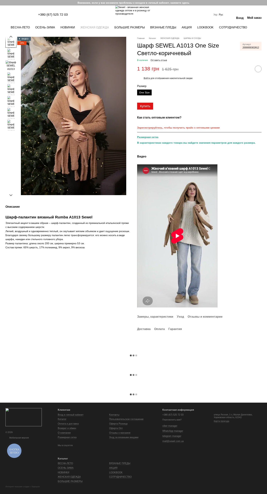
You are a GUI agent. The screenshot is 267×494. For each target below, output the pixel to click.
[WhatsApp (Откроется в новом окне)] (33, 14)
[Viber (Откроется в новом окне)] (28, 14)
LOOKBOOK (205, 27)
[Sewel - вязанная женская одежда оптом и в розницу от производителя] (23, 417)
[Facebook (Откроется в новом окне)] (15, 14)
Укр (215, 14)
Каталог (62, 419)
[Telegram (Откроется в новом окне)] (24, 14)
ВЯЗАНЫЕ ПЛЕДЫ (163, 27)
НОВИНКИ (67, 27)
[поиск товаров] (256, 27)
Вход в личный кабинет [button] (71, 414)
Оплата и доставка (68, 423)
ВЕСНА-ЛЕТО (20, 27)
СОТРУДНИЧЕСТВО (233, 27)
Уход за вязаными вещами (123, 437)
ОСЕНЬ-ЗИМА (45, 27)
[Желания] (229, 14)
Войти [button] (147, 78)
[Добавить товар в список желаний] (258, 69)
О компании (64, 432)
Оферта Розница (118, 423)
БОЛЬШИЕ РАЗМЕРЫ (129, 27)
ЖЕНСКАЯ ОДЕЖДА (94, 27)
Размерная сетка (147, 137)
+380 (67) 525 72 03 (53, 14)
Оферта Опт (116, 428)
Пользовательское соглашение (126, 419)
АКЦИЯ (187, 27)
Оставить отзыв (159, 60)
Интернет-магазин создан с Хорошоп (22, 486)
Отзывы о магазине (119, 432)
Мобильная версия (19, 437)
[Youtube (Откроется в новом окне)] (20, 14)
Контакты (114, 414)
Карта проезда (221, 421)
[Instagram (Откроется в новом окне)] (6, 14)
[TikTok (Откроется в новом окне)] (11, 14)
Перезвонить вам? (172, 419)
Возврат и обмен (67, 428)
